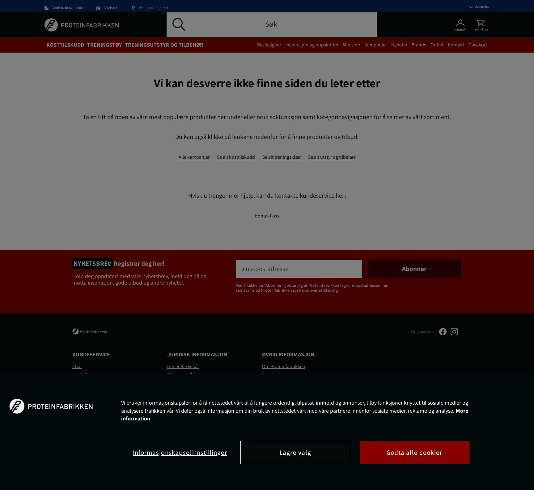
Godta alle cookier (414, 452)
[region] (267, 432)
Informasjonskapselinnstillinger (180, 452)
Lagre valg (295, 452)
